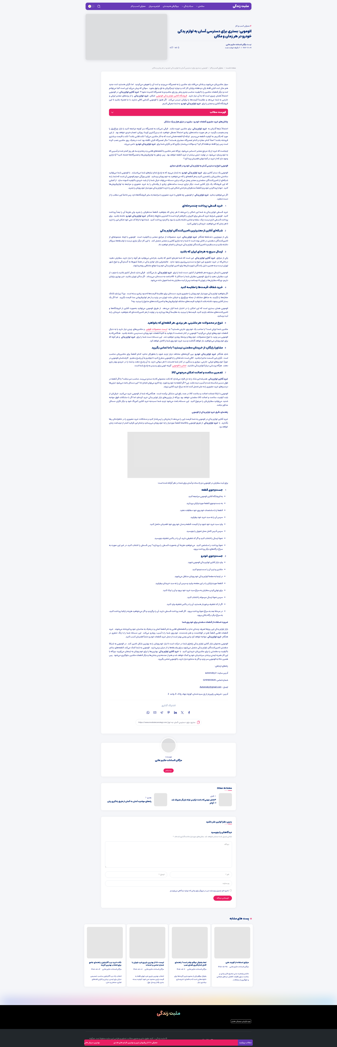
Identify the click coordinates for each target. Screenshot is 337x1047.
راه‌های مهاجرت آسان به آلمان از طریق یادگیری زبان (129, 801)
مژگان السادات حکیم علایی (236, 44)
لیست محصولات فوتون (156, 329)
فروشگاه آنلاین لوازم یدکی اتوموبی (171, 96)
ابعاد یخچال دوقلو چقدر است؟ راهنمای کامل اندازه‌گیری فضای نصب (190, 964)
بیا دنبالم (168, 770)
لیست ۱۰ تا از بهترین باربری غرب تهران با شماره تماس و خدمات (148, 964)
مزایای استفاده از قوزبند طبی (237, 962)
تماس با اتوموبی (179, 365)
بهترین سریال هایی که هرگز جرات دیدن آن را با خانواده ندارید (112, 1042)
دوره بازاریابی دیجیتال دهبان (241, 1021)
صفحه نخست (231, 68)
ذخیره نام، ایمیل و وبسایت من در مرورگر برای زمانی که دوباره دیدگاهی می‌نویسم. (199, 890)
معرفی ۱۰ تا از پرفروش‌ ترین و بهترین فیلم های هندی (173, 1042)
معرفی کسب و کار (216, 68)
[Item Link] (232, 942)
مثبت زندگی (241, 6)
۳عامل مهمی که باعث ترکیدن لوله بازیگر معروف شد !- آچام (193, 801)
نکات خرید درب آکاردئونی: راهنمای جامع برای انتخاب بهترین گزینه (105, 964)
